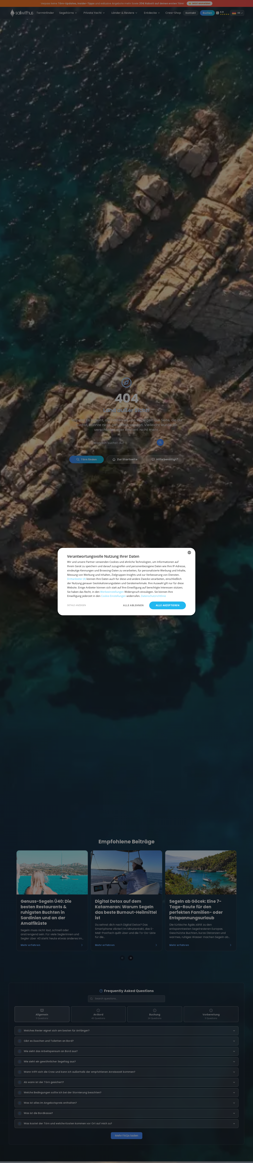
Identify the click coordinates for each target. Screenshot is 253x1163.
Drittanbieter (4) (76, 579)
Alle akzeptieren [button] (167, 605)
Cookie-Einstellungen (113, 596)
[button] (76, 605)
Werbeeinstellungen (112, 591)
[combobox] (189, 552)
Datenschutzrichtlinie (153, 596)
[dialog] (126, 581)
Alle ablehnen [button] (133, 605)
